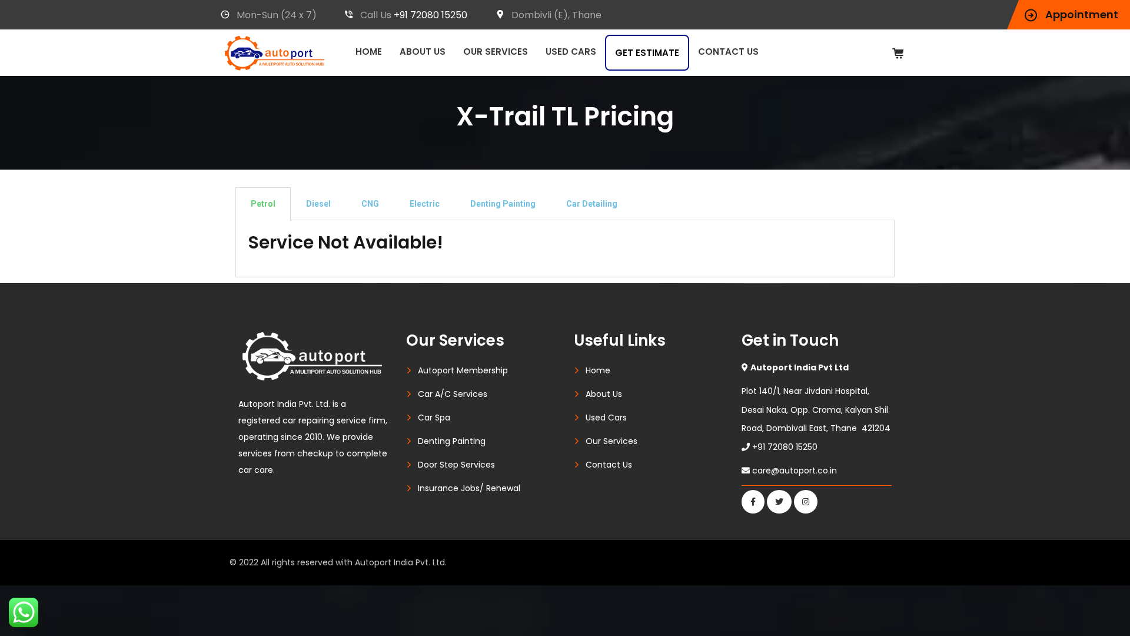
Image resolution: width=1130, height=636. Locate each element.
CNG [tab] (370, 203)
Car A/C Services (452, 394)
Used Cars (571, 51)
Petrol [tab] (263, 203)
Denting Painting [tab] (503, 203)
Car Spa (434, 417)
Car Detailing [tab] (591, 203)
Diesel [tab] (318, 203)
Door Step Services (456, 465)
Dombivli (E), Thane (556, 15)
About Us (423, 51)
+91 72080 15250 (430, 15)
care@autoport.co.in (794, 470)
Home (368, 51)
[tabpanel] (565, 248)
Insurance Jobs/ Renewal (469, 488)
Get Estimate (647, 53)
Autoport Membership (463, 370)
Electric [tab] (425, 203)
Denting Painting (452, 441)
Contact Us (728, 51)
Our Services (495, 51)
